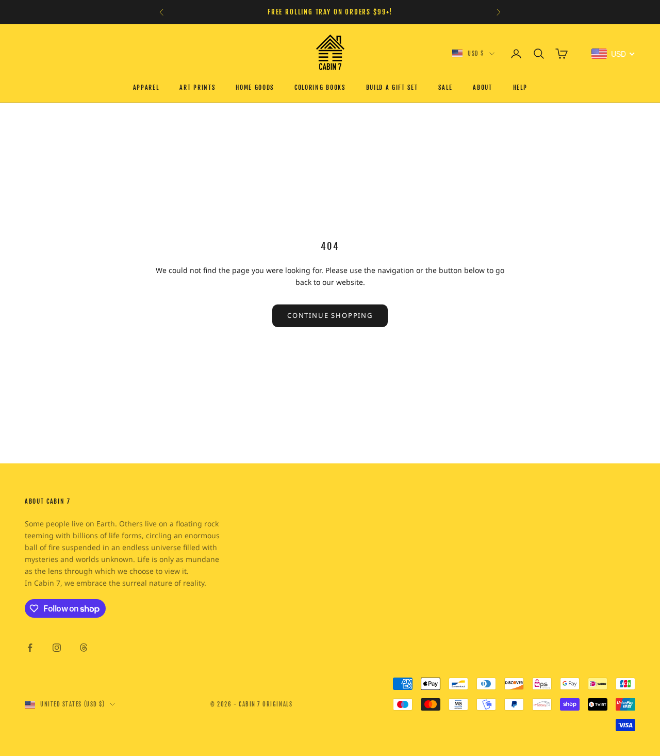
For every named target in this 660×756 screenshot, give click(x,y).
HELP (520, 87)
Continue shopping (330, 315)
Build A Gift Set (392, 87)
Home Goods (255, 87)
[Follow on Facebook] (30, 647)
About (482, 87)
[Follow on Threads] (83, 647)
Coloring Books (319, 87)
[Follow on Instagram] (57, 647)
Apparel (146, 87)
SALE (445, 87)
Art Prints (197, 87)
